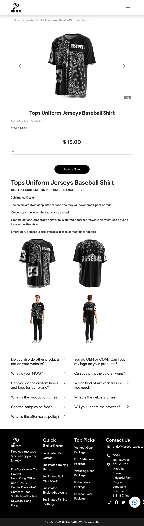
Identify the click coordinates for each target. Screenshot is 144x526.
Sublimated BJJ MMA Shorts (53, 479)
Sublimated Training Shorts (55, 467)
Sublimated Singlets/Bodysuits (55, 490)
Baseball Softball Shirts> (74, 20)
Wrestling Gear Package (84, 473)
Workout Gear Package (83, 450)
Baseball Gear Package (83, 496)
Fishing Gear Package (82, 485)
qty (12, 151)
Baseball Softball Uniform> (41, 20)
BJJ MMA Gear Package (84, 461)
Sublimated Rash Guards (53, 455)
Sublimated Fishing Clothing (55, 502)
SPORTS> (18, 20)
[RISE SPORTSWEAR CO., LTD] (16, 7)
